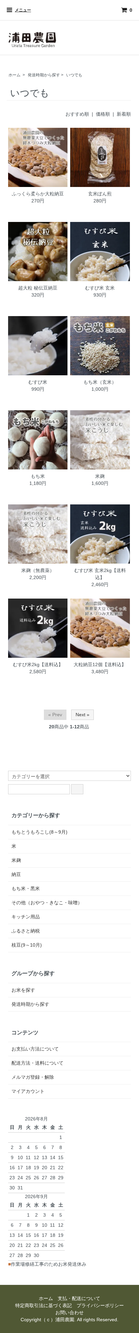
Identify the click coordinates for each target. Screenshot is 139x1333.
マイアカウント (28, 1091)
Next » (82, 714)
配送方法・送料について (37, 1063)
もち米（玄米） (99, 382)
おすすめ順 (77, 114)
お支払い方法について (35, 1049)
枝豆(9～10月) (26, 945)
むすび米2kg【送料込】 (38, 664)
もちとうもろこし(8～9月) (39, 832)
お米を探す (23, 990)
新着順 (124, 114)
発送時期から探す (44, 75)
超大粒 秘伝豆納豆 (37, 288)
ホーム (14, 75)
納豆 (16, 874)
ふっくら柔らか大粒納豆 (38, 193)
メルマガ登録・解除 (32, 1077)
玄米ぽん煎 (100, 193)
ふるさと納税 (25, 931)
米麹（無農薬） (37, 570)
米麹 (100, 476)
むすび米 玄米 (100, 288)
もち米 (38, 476)
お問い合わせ (69, 1312)
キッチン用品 (25, 916)
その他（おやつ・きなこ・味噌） (46, 902)
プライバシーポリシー (100, 1305)
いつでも (74, 75)
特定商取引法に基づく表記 (43, 1305)
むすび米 (37, 382)
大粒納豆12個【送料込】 (100, 664)
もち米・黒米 (25, 888)
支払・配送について (79, 1298)
